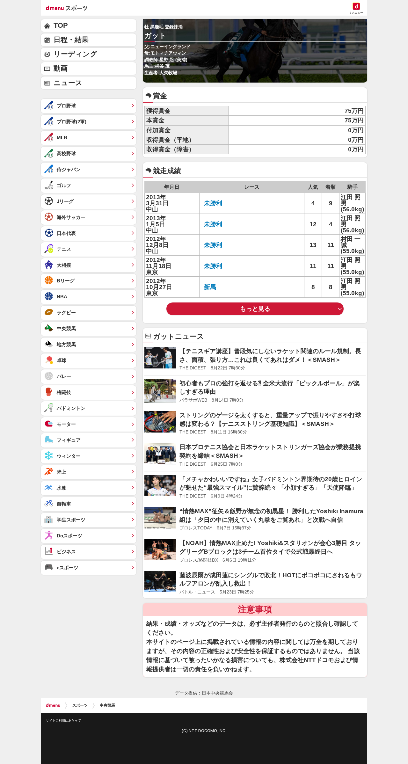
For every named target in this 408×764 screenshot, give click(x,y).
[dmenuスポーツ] (69, 8)
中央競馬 (107, 705)
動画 (61, 68)
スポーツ (80, 705)
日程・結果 (71, 40)
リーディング (75, 54)
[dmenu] (53, 705)
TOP (61, 25)
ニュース (68, 83)
